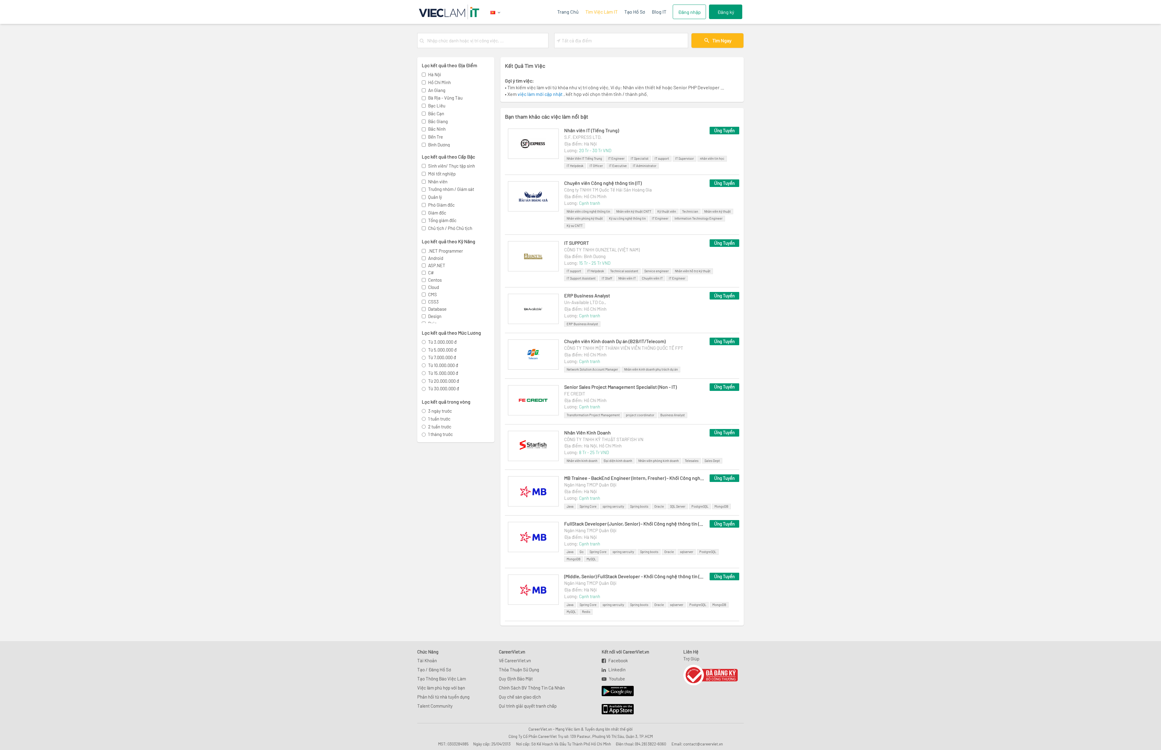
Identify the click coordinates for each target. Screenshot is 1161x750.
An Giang (436, 90)
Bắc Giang (438, 121)
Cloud (433, 287)
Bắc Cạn (436, 113)
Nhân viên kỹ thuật (717, 211)
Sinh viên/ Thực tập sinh (451, 166)
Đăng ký (725, 12)
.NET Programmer (445, 251)
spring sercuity (613, 506)
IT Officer (596, 166)
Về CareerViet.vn (515, 660)
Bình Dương (439, 144)
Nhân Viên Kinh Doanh (587, 432)
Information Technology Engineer (699, 218)
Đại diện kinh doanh (617, 461)
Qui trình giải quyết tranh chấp (528, 706)
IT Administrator (644, 166)
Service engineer (656, 271)
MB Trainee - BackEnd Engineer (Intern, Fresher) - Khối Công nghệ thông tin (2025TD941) (634, 478)
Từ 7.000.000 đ (442, 357)
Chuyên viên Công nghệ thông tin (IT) (603, 183)
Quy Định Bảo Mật (516, 678)
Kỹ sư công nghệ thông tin (627, 218)
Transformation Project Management (593, 415)
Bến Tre (435, 136)
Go (582, 552)
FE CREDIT (574, 393)
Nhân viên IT (627, 278)
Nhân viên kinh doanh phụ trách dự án (651, 369)
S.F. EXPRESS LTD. (583, 137)
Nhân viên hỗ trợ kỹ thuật (693, 271)
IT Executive (618, 166)
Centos (435, 280)
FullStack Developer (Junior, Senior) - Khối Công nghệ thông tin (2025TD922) (634, 523)
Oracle (659, 506)
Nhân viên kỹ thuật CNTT (633, 211)
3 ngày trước (440, 411)
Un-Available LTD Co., (585, 302)
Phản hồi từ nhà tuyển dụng (443, 696)
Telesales (691, 461)
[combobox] (486, 40)
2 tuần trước (439, 426)
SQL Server (677, 506)
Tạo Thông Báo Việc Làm (441, 678)
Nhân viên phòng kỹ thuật (585, 218)
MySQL (591, 559)
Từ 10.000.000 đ (443, 365)
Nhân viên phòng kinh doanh (658, 461)
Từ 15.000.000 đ (443, 373)
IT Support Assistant (581, 278)
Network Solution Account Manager (592, 369)
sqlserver (686, 552)
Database (437, 309)
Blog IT (659, 12)
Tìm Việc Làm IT (601, 12)
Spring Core (588, 506)
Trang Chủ (568, 12)
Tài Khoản (427, 660)
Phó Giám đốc (441, 205)
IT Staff (607, 278)
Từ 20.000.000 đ (443, 381)
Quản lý (435, 197)
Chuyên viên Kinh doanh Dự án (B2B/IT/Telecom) (614, 341)
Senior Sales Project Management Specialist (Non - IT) (620, 387)
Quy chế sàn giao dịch (520, 696)
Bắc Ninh (437, 129)
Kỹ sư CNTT (575, 226)
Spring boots (639, 506)
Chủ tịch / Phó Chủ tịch (450, 228)
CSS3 (433, 301)
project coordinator (640, 415)
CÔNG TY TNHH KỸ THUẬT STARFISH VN (603, 439)
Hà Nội (434, 74)
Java (570, 506)
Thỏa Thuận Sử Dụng (519, 669)
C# (431, 272)
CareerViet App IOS (613, 709)
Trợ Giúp (691, 658)
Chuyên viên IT (652, 278)
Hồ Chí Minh (439, 82)
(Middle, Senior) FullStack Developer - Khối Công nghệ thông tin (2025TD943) (634, 576)
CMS (432, 294)
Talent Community (435, 706)
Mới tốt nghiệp (442, 173)
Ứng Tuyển (724, 130)
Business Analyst (672, 415)
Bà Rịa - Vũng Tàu (445, 97)
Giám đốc (437, 212)
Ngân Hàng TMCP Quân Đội (590, 484)
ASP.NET (436, 265)
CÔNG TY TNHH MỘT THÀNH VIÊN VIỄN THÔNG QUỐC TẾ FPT (623, 348)
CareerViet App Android (615, 691)
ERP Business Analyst (587, 295)
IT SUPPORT (576, 243)
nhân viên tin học (712, 158)
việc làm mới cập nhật (541, 94)
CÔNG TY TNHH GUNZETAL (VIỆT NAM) (602, 249)
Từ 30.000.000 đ (443, 388)
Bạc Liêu (436, 105)
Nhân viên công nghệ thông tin (588, 211)
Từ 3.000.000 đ (442, 342)
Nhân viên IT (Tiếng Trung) (591, 130)
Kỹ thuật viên (666, 211)
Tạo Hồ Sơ (634, 12)
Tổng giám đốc (442, 220)
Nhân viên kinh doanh (582, 461)
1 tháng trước (440, 434)
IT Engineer (616, 158)
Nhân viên (437, 181)
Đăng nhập (689, 12)
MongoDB (721, 506)
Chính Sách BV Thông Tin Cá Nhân (532, 687)
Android (435, 258)
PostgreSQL (699, 506)
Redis (586, 612)
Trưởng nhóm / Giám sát (451, 189)
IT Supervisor (684, 158)
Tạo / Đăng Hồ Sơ (434, 669)
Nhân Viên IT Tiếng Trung (584, 158)
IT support (662, 158)
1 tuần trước (439, 418)
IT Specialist (640, 158)
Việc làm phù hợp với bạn (441, 687)
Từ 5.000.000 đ (442, 349)
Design (434, 316)
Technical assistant (624, 271)
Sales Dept (712, 461)
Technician (690, 211)
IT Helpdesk (575, 166)
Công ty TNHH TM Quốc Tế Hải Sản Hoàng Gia (608, 189)
